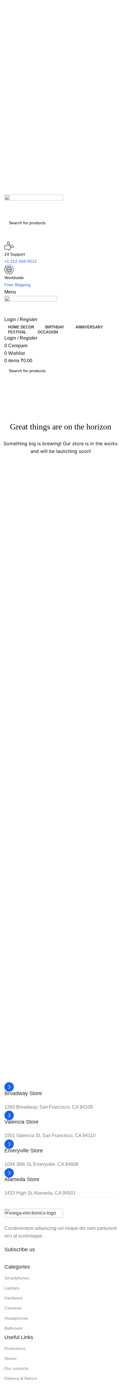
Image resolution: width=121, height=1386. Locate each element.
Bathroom (13, 1328)
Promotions (15, 1348)
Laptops (11, 1288)
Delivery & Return (20, 1378)
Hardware (13, 1298)
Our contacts (16, 1368)
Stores (10, 1358)
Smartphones (16, 1278)
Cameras (12, 1308)
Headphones (16, 1318)
